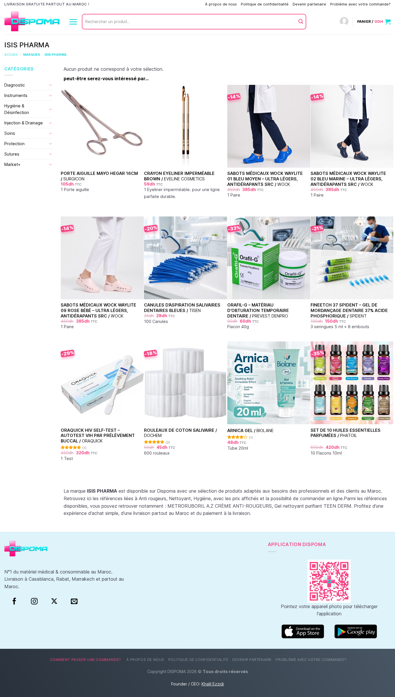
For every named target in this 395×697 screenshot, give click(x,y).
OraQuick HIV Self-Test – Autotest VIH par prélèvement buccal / (98, 435)
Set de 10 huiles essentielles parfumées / (346, 433)
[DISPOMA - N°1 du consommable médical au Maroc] (32, 22)
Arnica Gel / (250, 430)
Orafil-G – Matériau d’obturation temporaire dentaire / (258, 310)
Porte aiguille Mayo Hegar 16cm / (99, 176)
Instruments (15, 95)
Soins (9, 133)
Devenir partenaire (309, 4)
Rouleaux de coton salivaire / (180, 433)
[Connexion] (344, 21)
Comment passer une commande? (171, 4)
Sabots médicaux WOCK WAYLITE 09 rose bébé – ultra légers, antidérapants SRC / (98, 310)
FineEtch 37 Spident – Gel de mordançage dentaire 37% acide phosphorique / (349, 310)
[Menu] (73, 21)
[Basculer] (51, 85)
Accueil (11, 55)
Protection (14, 143)
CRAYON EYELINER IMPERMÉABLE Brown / (179, 176)
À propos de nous (221, 4)
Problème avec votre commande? (360, 4)
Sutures (11, 154)
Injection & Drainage (23, 122)
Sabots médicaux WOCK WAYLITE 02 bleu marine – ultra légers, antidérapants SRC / (348, 178)
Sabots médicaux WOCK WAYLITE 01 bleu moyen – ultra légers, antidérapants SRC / (265, 178)
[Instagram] (34, 601)
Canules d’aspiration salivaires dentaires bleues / (182, 307)
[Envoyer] (301, 22)
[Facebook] (14, 601)
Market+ (12, 164)
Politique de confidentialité (265, 4)
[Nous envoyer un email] (74, 601)
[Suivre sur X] (54, 601)
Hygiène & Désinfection (16, 109)
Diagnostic (14, 85)
